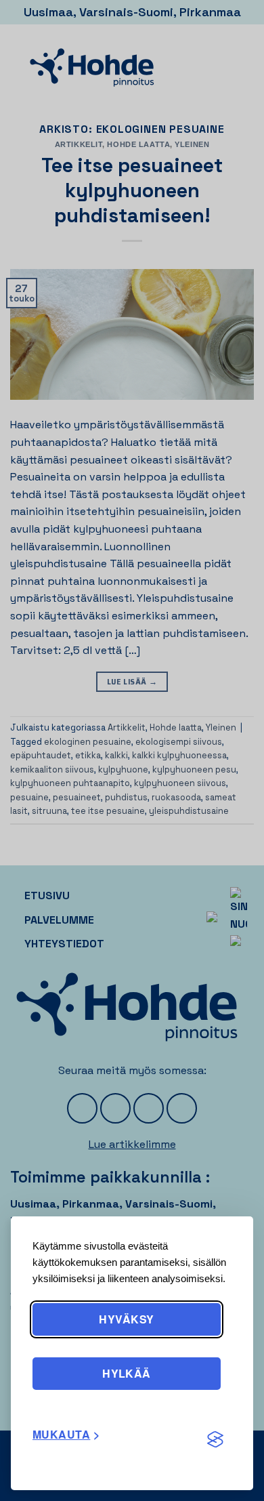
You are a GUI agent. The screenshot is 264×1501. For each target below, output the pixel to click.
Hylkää (126, 1373)
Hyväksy (126, 1319)
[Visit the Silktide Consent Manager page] (215, 1440)
